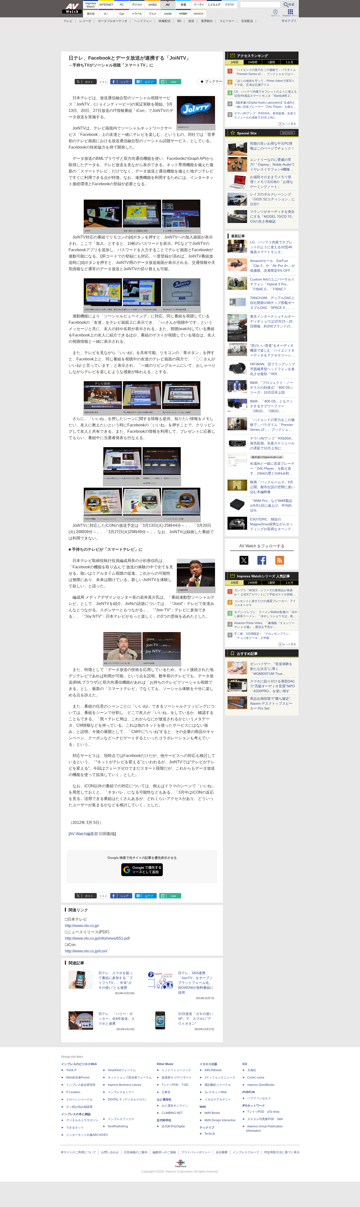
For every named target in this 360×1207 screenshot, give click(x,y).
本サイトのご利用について (78, 1152)
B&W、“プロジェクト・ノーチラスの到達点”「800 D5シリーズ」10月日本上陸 (271, 387)
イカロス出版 (208, 1064)
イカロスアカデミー (217, 1099)
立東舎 (166, 1092)
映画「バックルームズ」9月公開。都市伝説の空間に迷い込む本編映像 (272, 487)
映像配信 (164, 21)
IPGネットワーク (253, 1105)
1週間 (271, 62)
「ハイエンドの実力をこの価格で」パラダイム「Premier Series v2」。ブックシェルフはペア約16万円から (265, 74)
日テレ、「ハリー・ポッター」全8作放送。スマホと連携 (116, 1018)
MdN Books (212, 1113)
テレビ (68, 21)
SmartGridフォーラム (122, 1070)
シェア (124, 81)
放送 (191, 21)
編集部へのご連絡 (164, 1152)
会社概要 (222, 1152)
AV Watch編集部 (84, 834)
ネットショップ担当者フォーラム (130, 1077)
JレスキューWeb (215, 1092)
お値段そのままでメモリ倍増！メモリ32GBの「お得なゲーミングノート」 (271, 182)
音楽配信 (247, 21)
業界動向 (207, 21)
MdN (203, 1107)
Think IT (71, 1070)
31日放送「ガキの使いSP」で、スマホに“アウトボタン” (195, 1018)
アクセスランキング (252, 56)
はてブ (149, 81)
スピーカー (227, 21)
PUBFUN (248, 1092)
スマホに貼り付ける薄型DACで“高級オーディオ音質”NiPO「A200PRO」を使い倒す (272, 686)
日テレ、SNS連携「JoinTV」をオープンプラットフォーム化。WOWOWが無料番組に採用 (196, 982)
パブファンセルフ (259, 1098)
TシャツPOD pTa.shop (263, 1111)
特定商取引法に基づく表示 (282, 1152)
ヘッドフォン (143, 21)
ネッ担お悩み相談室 (79, 1107)
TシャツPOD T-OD (175, 1085)
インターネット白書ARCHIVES (87, 1135)
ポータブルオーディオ (112, 21)
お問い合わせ (110, 1152)
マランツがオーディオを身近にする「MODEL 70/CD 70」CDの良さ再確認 (272, 216)
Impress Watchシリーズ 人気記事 (263, 576)
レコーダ (85, 21)
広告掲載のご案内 (135, 1152)
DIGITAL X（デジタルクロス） (128, 1099)
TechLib (209, 1133)
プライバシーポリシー (196, 1152)
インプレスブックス (121, 1119)
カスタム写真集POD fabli (265, 1119)
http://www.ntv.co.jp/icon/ (86, 951)
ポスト (89, 81)
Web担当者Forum (78, 1077)
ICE (244, 1064)
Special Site (247, 133)
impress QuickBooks (261, 1085)
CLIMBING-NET (172, 1113)
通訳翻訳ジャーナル (217, 1085)
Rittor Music (165, 1064)
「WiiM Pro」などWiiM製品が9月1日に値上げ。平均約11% (271, 505)
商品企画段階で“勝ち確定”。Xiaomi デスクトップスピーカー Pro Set (272, 703)
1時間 (234, 62)
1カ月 (289, 62)
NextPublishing (118, 1126)
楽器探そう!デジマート (177, 1077)
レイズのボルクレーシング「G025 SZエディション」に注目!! (272, 199)
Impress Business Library (124, 1085)
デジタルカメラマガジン (82, 1120)
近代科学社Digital (173, 1126)
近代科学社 (164, 1120)
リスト (103, 81)
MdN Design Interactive (220, 1120)
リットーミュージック (176, 1070)
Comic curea (255, 1077)
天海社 (251, 1070)
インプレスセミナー (121, 1092)
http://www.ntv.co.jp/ (82, 926)
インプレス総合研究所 (81, 1085)
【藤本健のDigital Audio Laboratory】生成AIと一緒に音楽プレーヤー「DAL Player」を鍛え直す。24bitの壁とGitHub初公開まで (265, 107)
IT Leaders (73, 1092)
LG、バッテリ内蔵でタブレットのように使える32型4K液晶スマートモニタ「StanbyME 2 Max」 (265, 96)
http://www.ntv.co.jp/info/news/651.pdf (97, 938)
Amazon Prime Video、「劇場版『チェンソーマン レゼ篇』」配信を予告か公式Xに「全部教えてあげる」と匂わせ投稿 (264, 627)
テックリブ (207, 1127)
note (173, 81)
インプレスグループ (246, 1152)
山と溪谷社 (164, 1099)
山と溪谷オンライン (175, 1105)
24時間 (252, 62)
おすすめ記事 (247, 654)
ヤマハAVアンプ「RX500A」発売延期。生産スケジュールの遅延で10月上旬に (272, 443)
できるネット (75, 1127)
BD (179, 21)
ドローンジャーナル (79, 1099)
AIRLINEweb (213, 1070)
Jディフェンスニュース (219, 1077)
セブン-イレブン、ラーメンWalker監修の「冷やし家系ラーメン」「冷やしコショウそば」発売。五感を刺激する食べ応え (265, 616)
